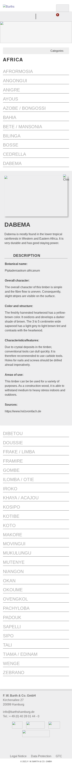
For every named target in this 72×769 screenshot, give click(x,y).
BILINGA (11, 135)
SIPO (8, 635)
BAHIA (9, 117)
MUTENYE (14, 562)
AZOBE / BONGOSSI (24, 108)
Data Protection (41, 756)
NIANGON (13, 571)
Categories (57, 50)
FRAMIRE (13, 460)
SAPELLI (12, 626)
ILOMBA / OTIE (18, 479)
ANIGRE (11, 89)
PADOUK (12, 617)
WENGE (11, 663)
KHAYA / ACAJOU (21, 497)
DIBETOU (13, 433)
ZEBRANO (13, 672)
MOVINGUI (14, 543)
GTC (59, 756)
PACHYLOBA (16, 608)
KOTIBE (11, 516)
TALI (7, 644)
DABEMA (12, 163)
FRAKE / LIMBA (19, 451)
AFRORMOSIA (18, 71)
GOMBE (11, 470)
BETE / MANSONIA (22, 126)
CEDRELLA (14, 154)
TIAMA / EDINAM (20, 654)
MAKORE (12, 534)
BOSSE (10, 144)
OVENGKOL (15, 598)
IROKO (10, 488)
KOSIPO (11, 506)
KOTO (9, 525)
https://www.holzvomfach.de (23, 411)
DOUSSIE (13, 442)
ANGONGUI (15, 80)
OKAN (9, 580)
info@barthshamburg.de (19, 711)
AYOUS (10, 98)
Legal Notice (18, 756)
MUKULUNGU (17, 552)
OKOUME (13, 589)
